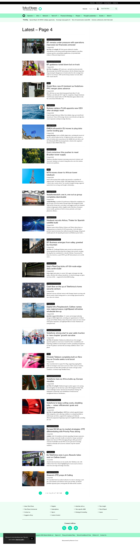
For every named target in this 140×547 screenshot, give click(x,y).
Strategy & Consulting (81, 512)
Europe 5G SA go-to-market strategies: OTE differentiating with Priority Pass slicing (66, 430)
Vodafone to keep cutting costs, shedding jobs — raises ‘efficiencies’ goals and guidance (64, 405)
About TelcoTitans (29, 506)
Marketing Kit (99, 3)
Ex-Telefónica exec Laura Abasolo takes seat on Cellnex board (64, 456)
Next (67, 493)
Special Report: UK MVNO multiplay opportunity (42, 20)
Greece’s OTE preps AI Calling (60, 475)
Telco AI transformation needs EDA (81, 20)
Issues (101, 512)
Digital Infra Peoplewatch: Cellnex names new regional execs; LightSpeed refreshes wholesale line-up (65, 309)
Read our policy (20, 540)
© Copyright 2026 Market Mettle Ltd (43, 535)
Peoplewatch (50, 105)
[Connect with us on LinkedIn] (70, 528)
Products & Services (52, 426)
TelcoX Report (103, 509)
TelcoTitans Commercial (30, 509)
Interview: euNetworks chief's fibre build (102, 20)
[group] (109, 15)
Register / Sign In (92, 8)
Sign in (53, 512)
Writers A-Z (96, 535)
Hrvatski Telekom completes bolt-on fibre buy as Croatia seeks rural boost (64, 358)
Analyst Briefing (51, 125)
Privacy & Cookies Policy (68, 535)
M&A (48, 83)
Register (53, 506)
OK (32, 538)
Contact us (27, 512)
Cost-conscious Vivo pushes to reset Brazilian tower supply (62, 153)
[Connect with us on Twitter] (64, 528)
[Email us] (76, 528)
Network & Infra (51, 149)
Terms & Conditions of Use (84, 535)
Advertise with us (79, 506)
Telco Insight (102, 506)
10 (61, 493)
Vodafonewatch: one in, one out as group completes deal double (64, 195)
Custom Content (55, 515)
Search (116, 8)
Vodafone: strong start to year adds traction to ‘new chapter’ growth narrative (66, 334)
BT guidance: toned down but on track (63, 64)
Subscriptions (55, 509)
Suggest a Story (28, 515)
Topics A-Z (58, 535)
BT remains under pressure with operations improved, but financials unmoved (65, 43)
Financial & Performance (53, 39)
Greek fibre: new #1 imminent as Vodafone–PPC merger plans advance (65, 87)
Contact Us (115, 3)
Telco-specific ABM (80, 509)
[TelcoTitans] (32, 10)
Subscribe (92, 3)
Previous (40, 493)
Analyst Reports (107, 3)
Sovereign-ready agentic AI (63, 20)
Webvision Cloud (74, 540)
